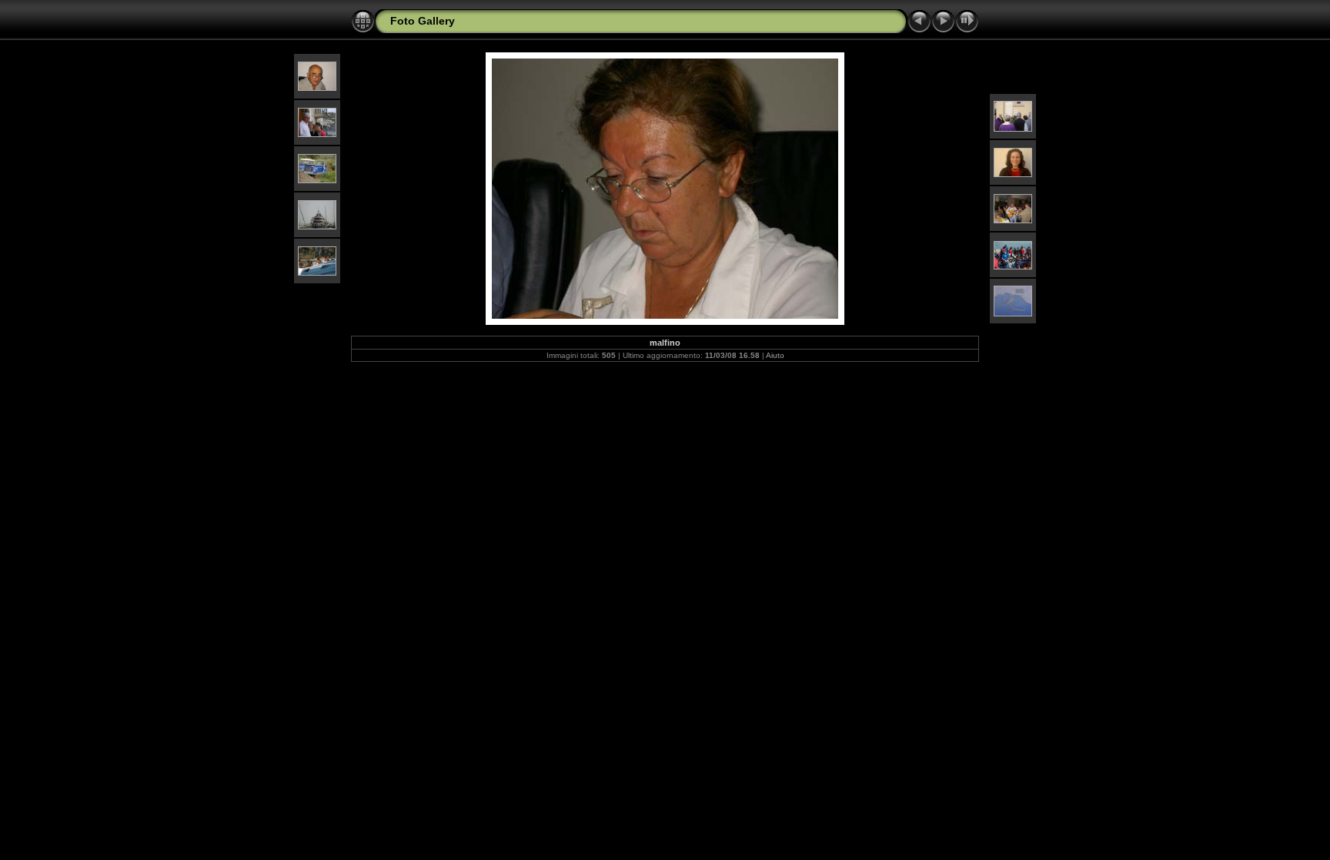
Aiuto (775, 355)
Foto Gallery (422, 21)
